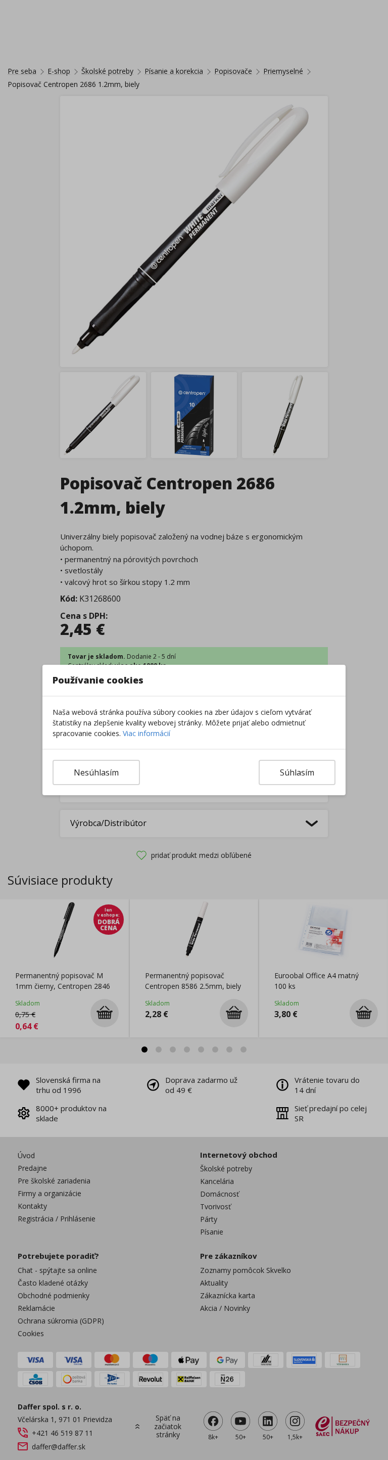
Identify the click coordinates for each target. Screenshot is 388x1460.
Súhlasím (297, 772)
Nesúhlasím (96, 772)
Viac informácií (146, 733)
